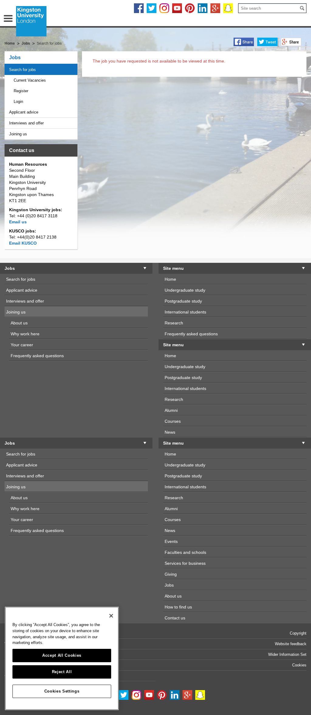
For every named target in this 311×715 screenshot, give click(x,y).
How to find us (178, 607)
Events (171, 541)
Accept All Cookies (61, 655)
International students (185, 312)
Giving (171, 574)
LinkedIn (202, 8)
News (170, 432)
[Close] (111, 615)
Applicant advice (23, 112)
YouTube (177, 8)
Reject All (62, 671)
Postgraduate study (183, 301)
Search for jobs (22, 69)
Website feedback (290, 644)
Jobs (15, 57)
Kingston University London (31, 21)
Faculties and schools (185, 552)
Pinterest (190, 8)
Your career (22, 344)
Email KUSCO (23, 243)
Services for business (185, 563)
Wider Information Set (287, 654)
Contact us (175, 617)
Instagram (164, 8)
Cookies (299, 665)
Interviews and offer (26, 123)
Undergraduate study (185, 290)
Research (174, 322)
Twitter (151, 8)
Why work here (25, 333)
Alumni (171, 410)
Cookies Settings (62, 691)
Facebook (139, 8)
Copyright (298, 633)
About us (19, 322)
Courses (173, 421)
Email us (18, 221)
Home (10, 43)
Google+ (215, 8)
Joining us (18, 134)
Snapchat (228, 8)
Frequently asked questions (37, 355)
